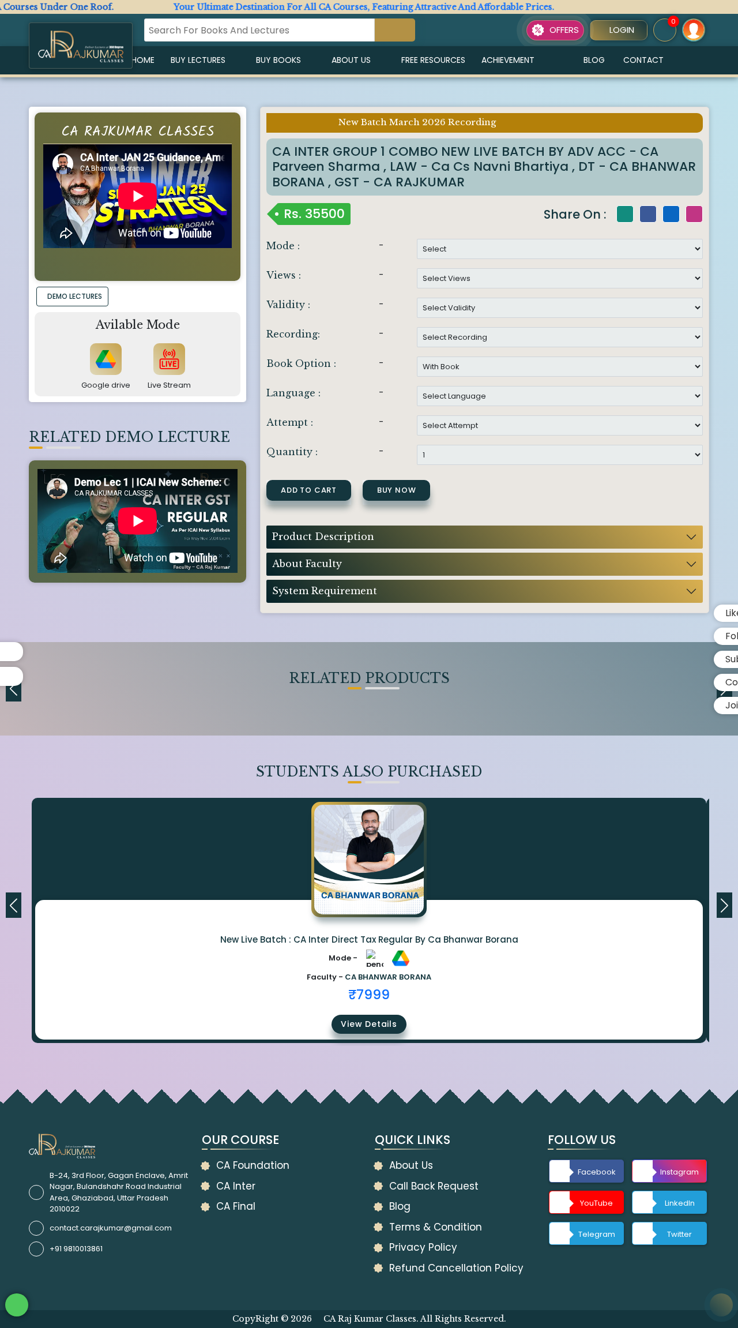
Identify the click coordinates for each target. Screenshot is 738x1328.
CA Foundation (252, 1165)
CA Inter (235, 1186)
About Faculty (307, 563)
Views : (283, 275)
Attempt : (289, 422)
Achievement (507, 60)
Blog (594, 60)
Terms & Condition (435, 1227)
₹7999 (369, 994)
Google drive (105, 385)
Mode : (283, 246)
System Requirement (324, 591)
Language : (293, 393)
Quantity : (292, 451)
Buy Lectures (198, 60)
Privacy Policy (423, 1247)
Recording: (293, 334)
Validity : (288, 304)
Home (143, 60)
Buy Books (278, 60)
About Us (351, 60)
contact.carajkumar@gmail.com (111, 1227)
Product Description (323, 536)
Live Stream (169, 385)
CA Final (235, 1206)
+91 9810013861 (76, 1248)
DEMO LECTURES (74, 296)
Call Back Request (434, 1186)
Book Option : (301, 363)
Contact (643, 60)
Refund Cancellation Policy (456, 1268)
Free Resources (433, 60)
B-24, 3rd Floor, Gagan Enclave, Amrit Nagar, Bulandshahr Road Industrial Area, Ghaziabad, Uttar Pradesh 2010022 (119, 1192)
